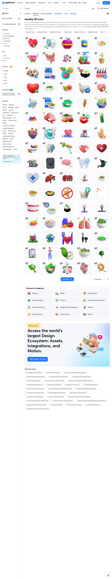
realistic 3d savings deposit (35, 397)
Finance (63, 300)
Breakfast (11, 104)
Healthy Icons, (29, 28)
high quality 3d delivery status (82, 376)
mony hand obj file (57, 405)
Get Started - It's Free (38, 359)
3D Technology (11, 131)
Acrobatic (11, 133)
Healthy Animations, (91, 26)
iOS (14, 117)
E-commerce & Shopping (9, 125)
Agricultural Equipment (8, 128)
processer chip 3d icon (73, 384)
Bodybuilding (6, 112)
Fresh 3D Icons (104, 32)
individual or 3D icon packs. (100, 24)
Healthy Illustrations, (103, 26)
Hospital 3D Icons (92, 32)
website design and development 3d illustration (92, 401)
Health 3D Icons (30, 32)
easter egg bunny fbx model (57, 393)
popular (48, 26)
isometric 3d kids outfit (54, 384)
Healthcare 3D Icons (55, 32)
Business (5, 110)
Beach (11, 138)
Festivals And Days (38, 307)
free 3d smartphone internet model (76, 372)
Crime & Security (12, 120)
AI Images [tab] (73, 13)
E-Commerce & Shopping (96, 300)
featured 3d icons (62, 26)
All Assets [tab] (28, 13)
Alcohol (4, 120)
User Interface (92, 293)
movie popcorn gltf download (36, 376)
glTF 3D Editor (104, 8)
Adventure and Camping (9, 136)
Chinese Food (14, 112)
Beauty (4, 123)
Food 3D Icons (68, 32)
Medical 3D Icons (42, 32)
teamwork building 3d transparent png (61, 388)
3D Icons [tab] (36, 13)
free (37, 22)
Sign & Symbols (37, 314)
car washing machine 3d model (55, 380)
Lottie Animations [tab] (46, 13)
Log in (98, 2)
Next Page (65, 279)
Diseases (5, 104)
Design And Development (68, 307)
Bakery (4, 107)
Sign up (106, 2)
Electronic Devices (7, 144)
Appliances (5, 138)
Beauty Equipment (7, 141)
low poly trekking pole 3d (35, 384)
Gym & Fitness (64, 314)
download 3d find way (53, 372)
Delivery (15, 149)
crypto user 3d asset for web (36, 388)
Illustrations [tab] (58, 13)
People (62, 293)
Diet (4, 115)
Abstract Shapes (37, 300)
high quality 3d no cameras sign (37, 405)
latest (52, 26)
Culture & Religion (7, 117)
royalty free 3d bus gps (93, 405)
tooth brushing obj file (34, 380)
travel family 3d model (74, 405)
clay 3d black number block (36, 393)
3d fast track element (91, 384)
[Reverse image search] (93, 8)
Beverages (10, 107)
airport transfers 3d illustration (59, 376)
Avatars (17, 107)
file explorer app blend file (78, 393)
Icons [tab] (66, 13)
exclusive (43, 26)
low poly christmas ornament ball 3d (38, 409)
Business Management (8, 146)
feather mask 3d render (34, 372)
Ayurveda (11, 110)
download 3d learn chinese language (79, 397)
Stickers (90, 314)
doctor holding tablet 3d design (87, 388)
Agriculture (9, 115)
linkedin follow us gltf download (63, 401)
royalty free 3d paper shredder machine (81, 380)
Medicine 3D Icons (80, 32)
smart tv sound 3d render (56, 397)
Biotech (4, 133)
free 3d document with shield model (38, 401)
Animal (4, 131)
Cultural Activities (7, 149)
